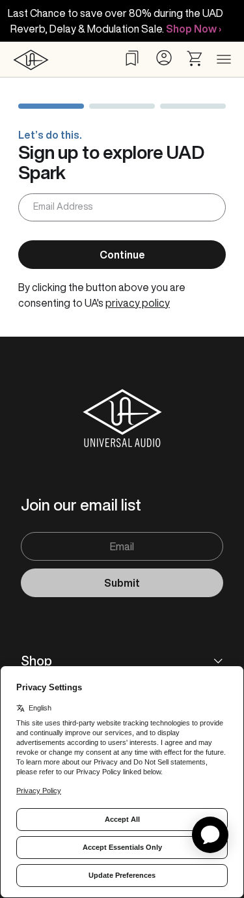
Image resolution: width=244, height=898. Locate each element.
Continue (122, 254)
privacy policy (137, 303)
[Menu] (224, 60)
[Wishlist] (132, 58)
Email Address (62, 206)
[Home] (31, 59)
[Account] (164, 58)
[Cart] (195, 58)
